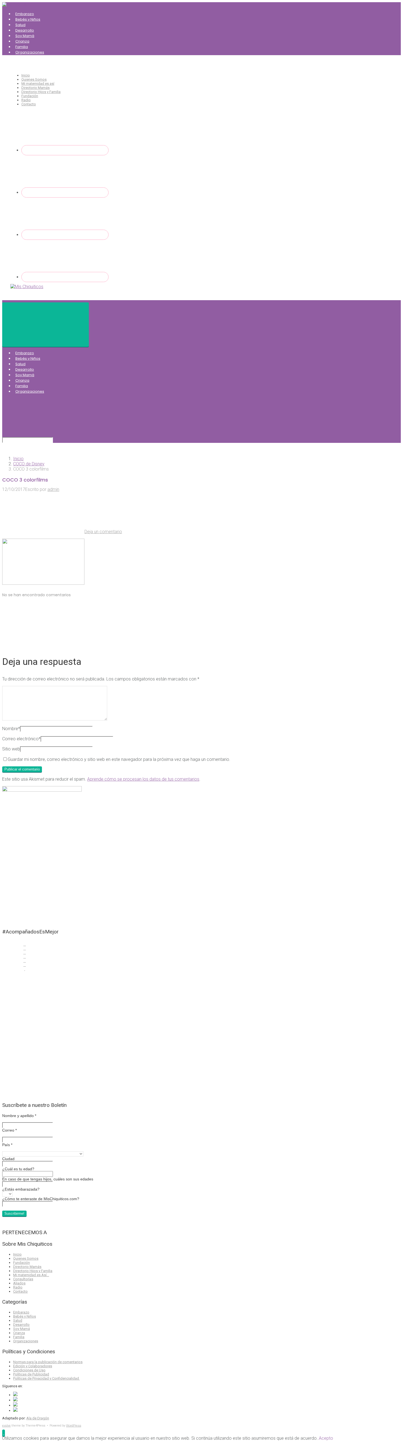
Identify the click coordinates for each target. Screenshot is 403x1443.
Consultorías (23, 1279)
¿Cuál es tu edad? (18, 1169)
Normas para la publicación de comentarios (48, 1362)
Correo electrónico (21, 738)
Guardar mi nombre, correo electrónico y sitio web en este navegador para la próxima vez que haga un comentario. (119, 759)
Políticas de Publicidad (31, 1374)
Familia (21, 46)
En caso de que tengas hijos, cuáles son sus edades (47, 1179)
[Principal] (45, 324)
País (7, 1145)
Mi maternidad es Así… (31, 1275)
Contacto (28, 104)
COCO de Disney (28, 463)
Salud (20, 24)
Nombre (11, 728)
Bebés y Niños (27, 19)
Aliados (19, 1283)
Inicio (25, 75)
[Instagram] (65, 235)
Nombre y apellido (19, 1115)
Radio (26, 100)
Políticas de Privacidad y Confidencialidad (46, 1378)
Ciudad (8, 1159)
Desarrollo (24, 30)
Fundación (29, 96)
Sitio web (11, 749)
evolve (6, 1425)
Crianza (22, 41)
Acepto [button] (326, 1438)
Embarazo (24, 13)
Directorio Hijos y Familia (41, 92)
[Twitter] (65, 192)
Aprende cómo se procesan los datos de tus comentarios (143, 779)
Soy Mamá (24, 35)
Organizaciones (29, 52)
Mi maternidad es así (37, 83)
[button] (3, 1433)
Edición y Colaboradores (32, 1366)
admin (53, 489)
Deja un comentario (103, 531)
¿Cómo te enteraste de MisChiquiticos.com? (40, 1199)
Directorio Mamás (35, 88)
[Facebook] (65, 150)
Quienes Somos (34, 79)
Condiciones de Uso (29, 1370)
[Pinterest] (65, 277)
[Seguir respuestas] (43, 644)
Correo (9, 1130)
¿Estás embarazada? (20, 1189)
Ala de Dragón (37, 1418)
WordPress (73, 1425)
